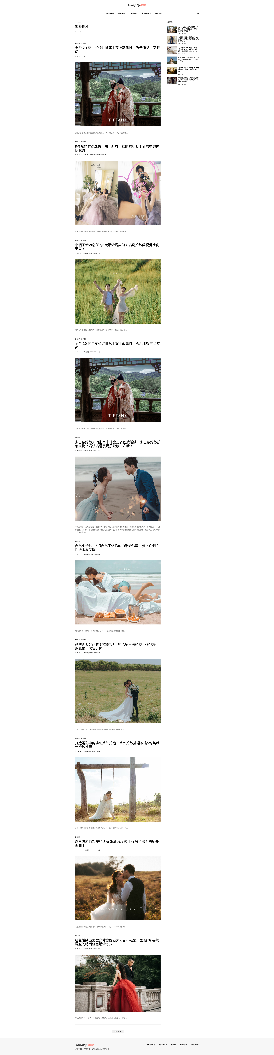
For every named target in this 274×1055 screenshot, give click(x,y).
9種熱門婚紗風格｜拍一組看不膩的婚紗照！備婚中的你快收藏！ (117, 148)
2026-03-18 (78, 352)
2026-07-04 (78, 56)
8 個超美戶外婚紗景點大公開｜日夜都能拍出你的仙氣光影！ (188, 59)
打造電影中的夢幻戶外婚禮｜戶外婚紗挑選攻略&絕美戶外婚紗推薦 (117, 745)
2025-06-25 (78, 948)
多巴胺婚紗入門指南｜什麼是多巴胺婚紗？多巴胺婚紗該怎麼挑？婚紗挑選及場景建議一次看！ (118, 444)
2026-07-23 (182, 44)
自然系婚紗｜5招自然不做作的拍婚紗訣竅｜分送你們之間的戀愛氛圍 (117, 548)
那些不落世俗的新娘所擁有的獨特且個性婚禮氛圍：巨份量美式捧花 (188, 80)
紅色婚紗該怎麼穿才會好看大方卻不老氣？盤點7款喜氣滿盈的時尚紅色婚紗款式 (117, 942)
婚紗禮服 (83, 43)
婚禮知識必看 (122, 13)
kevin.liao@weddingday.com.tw (95, 155)
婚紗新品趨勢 (110, 13)
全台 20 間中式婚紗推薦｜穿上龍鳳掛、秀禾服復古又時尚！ (117, 50)
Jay (85, 56)
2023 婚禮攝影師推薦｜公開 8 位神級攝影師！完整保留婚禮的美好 (188, 29)
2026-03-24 (78, 253)
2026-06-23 (78, 155)
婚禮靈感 (134, 13)
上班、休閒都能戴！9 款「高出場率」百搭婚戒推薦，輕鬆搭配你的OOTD (187, 49)
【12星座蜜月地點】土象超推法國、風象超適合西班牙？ (188, 70)
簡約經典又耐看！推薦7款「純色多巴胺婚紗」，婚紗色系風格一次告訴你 (116, 646)
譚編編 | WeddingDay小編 (92, 253)
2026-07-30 (182, 33)
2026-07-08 (182, 84)
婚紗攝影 (77, 43)
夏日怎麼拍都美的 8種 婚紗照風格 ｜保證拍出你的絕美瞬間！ (117, 844)
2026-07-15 (181, 74)
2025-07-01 (78, 554)
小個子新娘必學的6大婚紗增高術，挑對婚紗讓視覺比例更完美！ (117, 247)
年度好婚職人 (159, 13)
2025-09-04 (78, 450)
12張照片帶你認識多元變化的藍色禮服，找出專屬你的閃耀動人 (188, 39)
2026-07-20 (182, 54)
